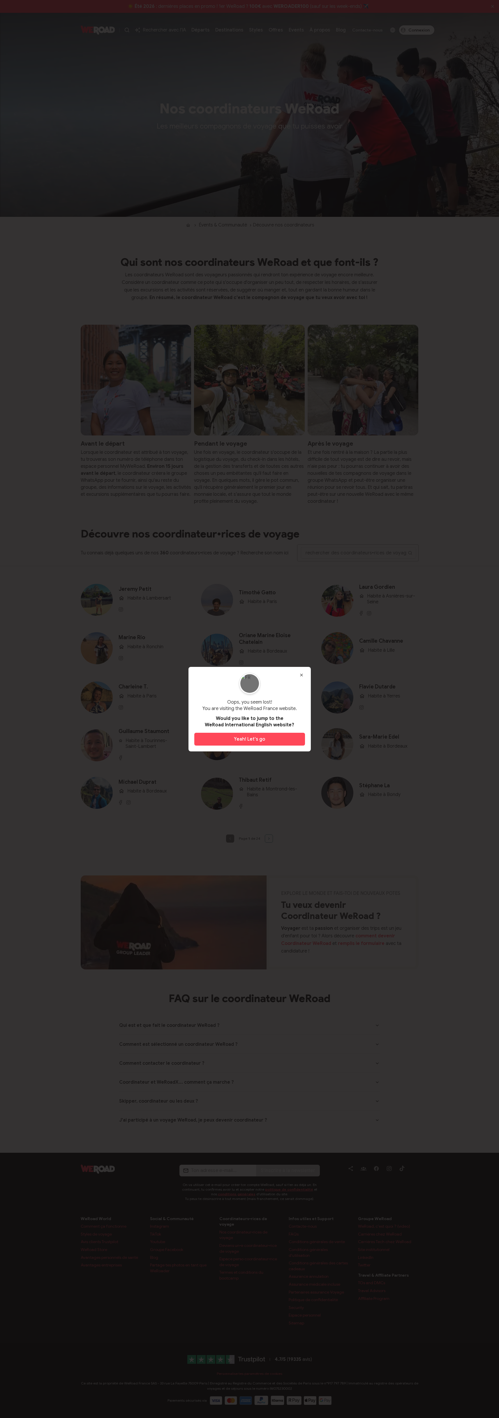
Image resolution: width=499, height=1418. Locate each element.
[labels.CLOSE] (301, 675)
